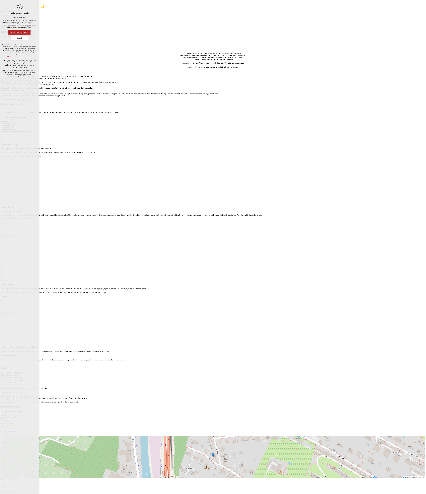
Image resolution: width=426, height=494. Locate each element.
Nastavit (19, 38)
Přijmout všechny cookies (19, 32)
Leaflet (405, 477)
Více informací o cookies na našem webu (19, 57)
